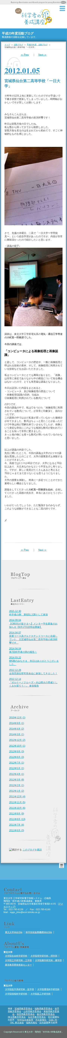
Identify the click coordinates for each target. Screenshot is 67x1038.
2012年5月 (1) (16, 768)
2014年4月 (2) (16, 728)
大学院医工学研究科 (41, 994)
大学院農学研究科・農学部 (48, 960)
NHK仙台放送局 (25, 1020)
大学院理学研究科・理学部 (44, 956)
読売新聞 (43, 1022)
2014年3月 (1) (16, 734)
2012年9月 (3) (16, 751)
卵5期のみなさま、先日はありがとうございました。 (34, 661)
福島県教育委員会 (43, 1008)
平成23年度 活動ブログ (37, 45)
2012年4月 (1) (16, 774)
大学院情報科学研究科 (16, 994)
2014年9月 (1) (16, 723)
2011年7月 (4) (16, 824)
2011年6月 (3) (16, 830)
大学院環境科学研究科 (48, 989)
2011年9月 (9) (16, 813)
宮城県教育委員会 (23, 1008)
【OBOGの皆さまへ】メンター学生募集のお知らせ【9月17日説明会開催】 (33, 623)
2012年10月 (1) (17, 745)
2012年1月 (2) (16, 791)
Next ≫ (42, 54)
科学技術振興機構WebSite (39, 932)
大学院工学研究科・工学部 (18, 960)
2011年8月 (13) (17, 819)
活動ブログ (18, 45)
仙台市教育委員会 (37, 1017)
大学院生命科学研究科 (16, 956)
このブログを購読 (32, 849)
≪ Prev (25, 54)
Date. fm (53, 1020)
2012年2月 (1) (16, 785)
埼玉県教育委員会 (17, 1017)
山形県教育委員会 (32, 1011)
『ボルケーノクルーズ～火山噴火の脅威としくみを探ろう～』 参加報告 (33, 682)
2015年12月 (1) (17, 717)
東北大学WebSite (14, 932)
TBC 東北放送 (17, 1022)
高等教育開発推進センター (18, 965)
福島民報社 (31, 1022)
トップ (7, 45)
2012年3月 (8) (16, 779)
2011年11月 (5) (17, 802)
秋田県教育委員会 (26, 1014)
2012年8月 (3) (16, 757)
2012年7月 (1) (16, 762)
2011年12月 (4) (17, 796)
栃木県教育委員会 (46, 1014)
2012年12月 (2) (17, 740)
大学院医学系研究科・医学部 (19, 989)
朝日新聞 (52, 1017)
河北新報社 (41, 1020)
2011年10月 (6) (17, 808)
